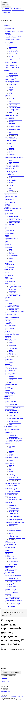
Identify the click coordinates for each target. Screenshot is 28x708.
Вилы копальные (13, 47)
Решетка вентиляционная (15, 381)
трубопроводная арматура (12, 410)
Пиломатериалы (9, 463)
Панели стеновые (9, 367)
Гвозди (7, 280)
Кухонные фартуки (10, 547)
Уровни (10, 92)
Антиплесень (8, 211)
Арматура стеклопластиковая (12, 429)
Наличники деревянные (15, 479)
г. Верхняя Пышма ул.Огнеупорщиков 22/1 (12, 696)
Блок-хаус (11, 465)
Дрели (10, 177)
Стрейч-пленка (9, 567)
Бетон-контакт (12, 435)
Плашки (11, 160)
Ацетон (10, 249)
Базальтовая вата (13, 524)
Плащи (10, 152)
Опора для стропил (14, 305)
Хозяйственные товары (10, 545)
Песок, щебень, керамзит (11, 457)
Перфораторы (12, 186)
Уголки (10, 382)
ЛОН (10, 595)
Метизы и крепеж (8, 269)
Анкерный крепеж (9, 273)
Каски (10, 143)
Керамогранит (9, 357)
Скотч (10, 562)
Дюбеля (7, 283)
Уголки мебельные (10, 393)
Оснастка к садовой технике (12, 39)
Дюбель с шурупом (13, 294)
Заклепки (7, 297)
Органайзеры (12, 172)
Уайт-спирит (12, 259)
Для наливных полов (14, 109)
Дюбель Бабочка (13, 284)
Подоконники (8, 385)
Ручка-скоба (12, 353)
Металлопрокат (9, 454)
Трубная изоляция (13, 536)
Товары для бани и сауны (12, 67)
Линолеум (8, 336)
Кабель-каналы (12, 586)
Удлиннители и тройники (15, 604)
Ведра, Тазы (8, 432)
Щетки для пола (9, 572)
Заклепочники (12, 127)
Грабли (10, 48)
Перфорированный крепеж (12, 306)
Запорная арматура (10, 402)
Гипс (10, 507)
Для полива (8, 34)
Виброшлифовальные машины (16, 176)
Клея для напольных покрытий (13, 334)
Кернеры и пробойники (14, 129)
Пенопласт (11, 533)
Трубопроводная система (12, 413)
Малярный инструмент (14, 138)
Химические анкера (10, 325)
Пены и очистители (10, 246)
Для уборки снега (13, 50)
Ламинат (7, 364)
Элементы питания (10, 606)
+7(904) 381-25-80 (5, 12)
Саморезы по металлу (11, 315)
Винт (6, 277)
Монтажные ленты (10, 556)
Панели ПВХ (8, 365)
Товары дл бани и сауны (11, 65)
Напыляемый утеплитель (15, 530)
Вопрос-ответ (5, 681)
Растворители (9, 247)
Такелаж (7, 320)
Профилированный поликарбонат (14, 31)
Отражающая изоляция (15, 531)
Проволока (11, 455)
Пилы (10, 188)
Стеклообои (8, 390)
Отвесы (10, 85)
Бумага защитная (13, 558)
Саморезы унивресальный (12, 317)
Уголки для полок (9, 392)
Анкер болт (8, 270)
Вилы (10, 45)
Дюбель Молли (12, 291)
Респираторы (12, 154)
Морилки (7, 242)
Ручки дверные (12, 354)
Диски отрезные (13, 106)
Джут (10, 527)
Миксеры (11, 185)
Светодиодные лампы (14, 597)
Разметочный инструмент (12, 115)
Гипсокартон (12, 446)
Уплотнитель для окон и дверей (17, 538)
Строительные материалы (11, 426)
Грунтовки (7, 434)
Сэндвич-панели (13, 368)
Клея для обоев (9, 359)
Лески (10, 40)
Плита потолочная (10, 373)
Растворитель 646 (13, 253)
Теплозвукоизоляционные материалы (15, 522)
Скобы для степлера (14, 162)
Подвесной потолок (10, 374)
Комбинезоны (12, 145)
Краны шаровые (13, 404)
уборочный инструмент (11, 570)
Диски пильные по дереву (15, 107)
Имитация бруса (13, 475)
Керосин (11, 252)
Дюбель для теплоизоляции (16, 287)
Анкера (7, 272)
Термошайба (8, 323)
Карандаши (11, 117)
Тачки (6, 64)
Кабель (10, 584)
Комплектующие (13, 348)
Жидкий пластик (9, 230)
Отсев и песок (12, 461)
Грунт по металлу (13, 437)
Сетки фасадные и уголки (15, 499)
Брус (10, 466)
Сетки (6, 496)
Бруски (10, 468)
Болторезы (11, 121)
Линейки (11, 82)
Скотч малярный (13, 564)
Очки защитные (12, 149)
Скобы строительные (10, 319)
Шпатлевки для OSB (10, 542)
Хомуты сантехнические (15, 423)
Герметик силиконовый (14, 222)
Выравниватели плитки (14, 103)
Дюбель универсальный (15, 295)
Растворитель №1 (13, 255)
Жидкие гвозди (9, 228)
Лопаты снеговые (13, 53)
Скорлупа (11, 535)
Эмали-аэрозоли (9, 267)
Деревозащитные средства (12, 225)
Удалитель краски (9, 264)
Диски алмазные (13, 104)
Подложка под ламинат (11, 384)
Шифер (7, 207)
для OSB (7, 227)
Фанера (11, 452)
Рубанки (11, 190)
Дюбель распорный (14, 292)
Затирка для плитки (14, 510)
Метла (7, 553)
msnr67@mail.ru (5, 692)
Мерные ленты (12, 84)
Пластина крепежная (14, 308)
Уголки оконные (9, 395)
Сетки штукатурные (13, 500)
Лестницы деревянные (11, 37)
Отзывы (4, 678)
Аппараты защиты (13, 592)
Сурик (6, 263)
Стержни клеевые (13, 75)
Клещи (10, 159)
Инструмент (7, 70)
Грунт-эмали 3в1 (9, 224)
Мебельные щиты (13, 477)
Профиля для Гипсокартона (16, 486)
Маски (10, 146)
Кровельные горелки (14, 166)
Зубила (10, 112)
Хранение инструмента (11, 171)
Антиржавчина (9, 213)
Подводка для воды (14, 412)
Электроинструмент (10, 174)
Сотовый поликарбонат (11, 62)
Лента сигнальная (13, 561)
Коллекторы (12, 415)
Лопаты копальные (13, 51)
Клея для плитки (13, 514)
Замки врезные (12, 345)
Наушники (11, 148)
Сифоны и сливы (9, 409)
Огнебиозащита (9, 244)
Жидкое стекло (9, 232)
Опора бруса (12, 303)
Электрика (7, 573)
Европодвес (12, 376)
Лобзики (11, 182)
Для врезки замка (13, 124)
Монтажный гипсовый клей (15, 519)
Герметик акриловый (14, 216)
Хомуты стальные (9, 328)
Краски (7, 236)
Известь (11, 458)
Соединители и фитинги (15, 36)
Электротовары (9, 601)
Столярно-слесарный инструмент (14, 157)
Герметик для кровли (14, 218)
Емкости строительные (14, 491)
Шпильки (7, 329)
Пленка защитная (13, 169)
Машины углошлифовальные (16, 183)
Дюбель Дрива (12, 289)
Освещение (8, 594)
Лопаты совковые (13, 54)
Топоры (10, 59)
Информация (4, 686)
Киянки (10, 132)
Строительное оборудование (12, 165)
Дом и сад (6, 30)
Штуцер (10, 424)
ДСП (10, 449)
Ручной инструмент (10, 76)
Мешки (7, 555)
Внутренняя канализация (15, 407)
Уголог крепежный (13, 309)
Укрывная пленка (9, 168)
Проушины (11, 351)
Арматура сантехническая (12, 399)
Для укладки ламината (14, 126)
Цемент (7, 541)
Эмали (10, 261)
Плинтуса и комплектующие (12, 371)
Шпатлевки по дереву (10, 544)
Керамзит (11, 460)
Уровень (11, 90)
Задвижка (11, 342)
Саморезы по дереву (10, 314)
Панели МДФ (8, 337)
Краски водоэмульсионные (12, 238)
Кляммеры (8, 298)
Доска (10, 472)
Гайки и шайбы (9, 278)
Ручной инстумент (10, 137)
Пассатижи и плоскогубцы (15, 120)
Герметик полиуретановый (15, 219)
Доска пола (11, 474)
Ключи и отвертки (13, 78)
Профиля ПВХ (9, 388)
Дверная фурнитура (10, 339)
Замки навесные (13, 347)
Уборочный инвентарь (11, 569)
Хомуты (7, 326)
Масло (7, 241)
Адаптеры (11, 98)
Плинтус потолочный (10, 370)
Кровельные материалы (10, 193)
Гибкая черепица (9, 197)
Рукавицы (11, 155)
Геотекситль (12, 525)
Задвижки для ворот (14, 343)
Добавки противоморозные (12, 441)
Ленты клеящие (9, 552)
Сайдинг (7, 204)
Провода (11, 587)
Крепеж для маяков (10, 300)
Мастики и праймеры (10, 199)
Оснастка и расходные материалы (14, 71)
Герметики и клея (9, 214)
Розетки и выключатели (14, 581)
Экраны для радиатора (11, 549)
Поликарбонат (9, 42)
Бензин (10, 250)
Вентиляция (7, 25)
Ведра (7, 550)
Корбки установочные (10, 589)
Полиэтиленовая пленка (11, 482)
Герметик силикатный (14, 221)
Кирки (10, 131)
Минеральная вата (13, 528)
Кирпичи (7, 443)
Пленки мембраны (10, 202)
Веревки (7, 33)
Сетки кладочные (13, 497)
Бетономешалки (9, 79)
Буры (10, 101)
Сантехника (7, 398)
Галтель (11, 471)
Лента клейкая (12, 559)
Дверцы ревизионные (10, 401)
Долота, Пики (12, 110)
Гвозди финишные (10, 281)
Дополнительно (5, 688)
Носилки (11, 56)
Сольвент (11, 258)
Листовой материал (10, 444)
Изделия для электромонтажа (13, 575)
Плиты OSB (11, 451)
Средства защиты (9, 141)
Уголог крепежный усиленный (16, 311)
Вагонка (11, 68)
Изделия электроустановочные (13, 580)
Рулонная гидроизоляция (11, 493)
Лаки (6, 239)
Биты (10, 99)
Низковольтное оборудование (13, 590)
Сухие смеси (8, 502)
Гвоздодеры (12, 123)
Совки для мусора (10, 566)
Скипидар (11, 256)
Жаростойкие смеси (14, 508)
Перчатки (11, 151)
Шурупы (7, 331)
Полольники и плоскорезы (15, 58)
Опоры (7, 301)
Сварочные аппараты (10, 140)
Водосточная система (11, 196)
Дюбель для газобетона (15, 286)
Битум (7, 194)
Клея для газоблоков (14, 513)
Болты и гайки (9, 275)
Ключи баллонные (13, 134)
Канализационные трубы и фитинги (14, 406)
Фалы (10, 322)
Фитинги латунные (13, 421)
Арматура (7, 427)
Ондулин (7, 200)
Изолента (7, 95)
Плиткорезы (7, 396)
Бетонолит (11, 503)
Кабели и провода (10, 583)
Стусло (10, 163)
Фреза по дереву (13, 73)
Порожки (7, 387)
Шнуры (10, 93)
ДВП (10, 448)
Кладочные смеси (13, 511)
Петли (10, 350)
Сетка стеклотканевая (11, 494)
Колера (7, 235)
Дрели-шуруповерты (14, 179)
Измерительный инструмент (12, 81)
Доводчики (11, 340)
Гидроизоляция (12, 505)
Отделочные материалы (10, 333)
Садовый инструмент (10, 44)
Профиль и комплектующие (12, 483)
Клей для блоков (9, 233)
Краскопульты (12, 180)
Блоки (6, 430)
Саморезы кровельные (11, 312)
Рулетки (11, 87)
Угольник (11, 89)
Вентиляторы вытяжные (15, 603)
